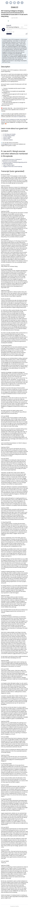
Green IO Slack (6, 138)
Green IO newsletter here (20, 116)
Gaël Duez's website (8, 140)
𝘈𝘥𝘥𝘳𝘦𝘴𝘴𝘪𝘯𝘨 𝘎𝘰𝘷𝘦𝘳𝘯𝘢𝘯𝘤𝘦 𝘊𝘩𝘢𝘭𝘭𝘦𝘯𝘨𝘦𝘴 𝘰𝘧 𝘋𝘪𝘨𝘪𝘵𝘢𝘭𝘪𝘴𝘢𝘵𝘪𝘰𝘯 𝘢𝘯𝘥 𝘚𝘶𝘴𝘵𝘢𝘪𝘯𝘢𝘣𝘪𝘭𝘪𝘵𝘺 (12, 160)
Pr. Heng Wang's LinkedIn (9, 135)
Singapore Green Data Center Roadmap (12, 166)
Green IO (14, 7)
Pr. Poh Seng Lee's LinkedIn (9, 134)
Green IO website (7, 137)
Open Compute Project (8, 165)
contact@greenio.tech (6, 144)
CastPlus (17, 906)
